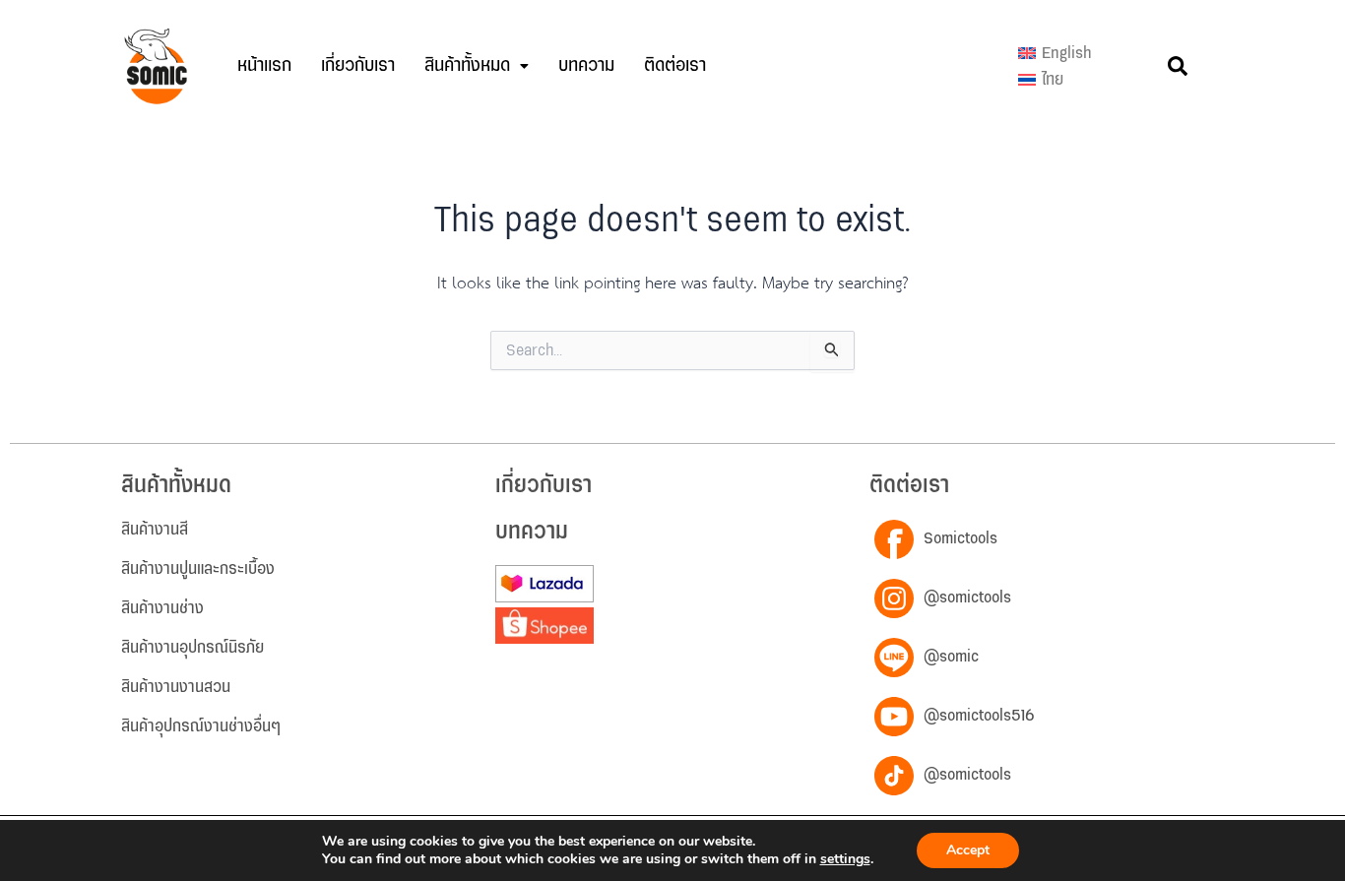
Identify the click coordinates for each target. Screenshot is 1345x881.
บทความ (586, 65)
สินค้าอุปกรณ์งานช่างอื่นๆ (201, 726)
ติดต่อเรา (675, 65)
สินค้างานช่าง (162, 608)
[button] (476, 66)
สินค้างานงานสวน (175, 687)
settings (845, 859)
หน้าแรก (264, 65)
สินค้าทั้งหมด (467, 65)
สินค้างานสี (154, 529)
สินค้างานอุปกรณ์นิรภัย (192, 647)
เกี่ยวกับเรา (358, 65)
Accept (968, 850)
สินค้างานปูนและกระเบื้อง (198, 569)
